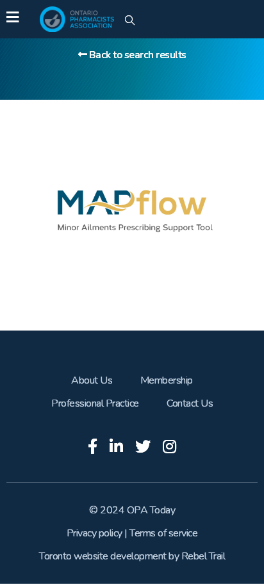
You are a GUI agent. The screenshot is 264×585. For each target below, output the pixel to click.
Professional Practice (95, 403)
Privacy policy (94, 533)
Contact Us (190, 403)
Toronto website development (103, 556)
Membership (166, 380)
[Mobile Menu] (12, 19)
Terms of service (163, 533)
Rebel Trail (203, 556)
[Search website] (129, 21)
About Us (91, 380)
